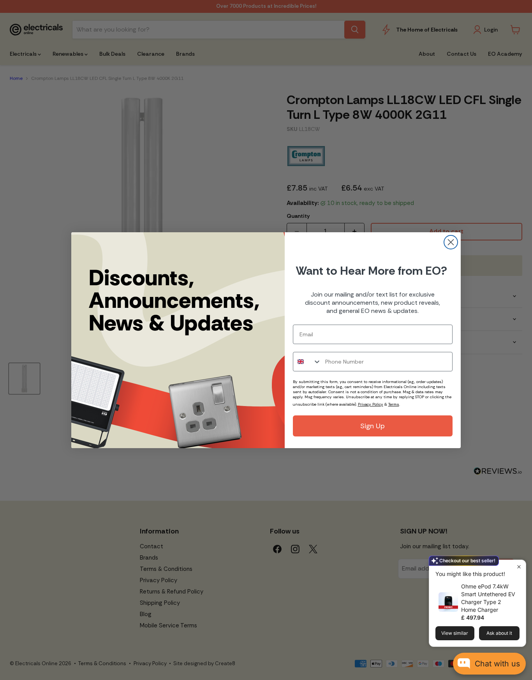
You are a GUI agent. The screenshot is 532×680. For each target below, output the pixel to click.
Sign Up (372, 426)
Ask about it (499, 633)
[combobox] (307, 361)
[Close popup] (518, 566)
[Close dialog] (451, 242)
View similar (454, 633)
